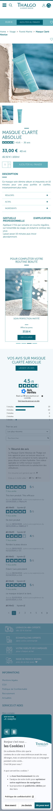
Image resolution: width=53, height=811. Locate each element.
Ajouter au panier (30, 22)
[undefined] (42, 396)
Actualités (6, 698)
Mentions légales (10, 680)
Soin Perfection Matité (26, 318)
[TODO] (37, 473)
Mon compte (8, 713)
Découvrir (26, 337)
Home (3, 31)
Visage (13, 31)
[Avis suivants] (47, 613)
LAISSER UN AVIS (26, 368)
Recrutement (8, 693)
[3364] (19, 115)
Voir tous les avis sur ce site (28, 401)
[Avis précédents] (8, 612)
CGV (4, 684)
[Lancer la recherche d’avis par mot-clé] (48, 438)
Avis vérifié (12, 491)
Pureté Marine (25, 31)
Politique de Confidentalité (14, 689)
